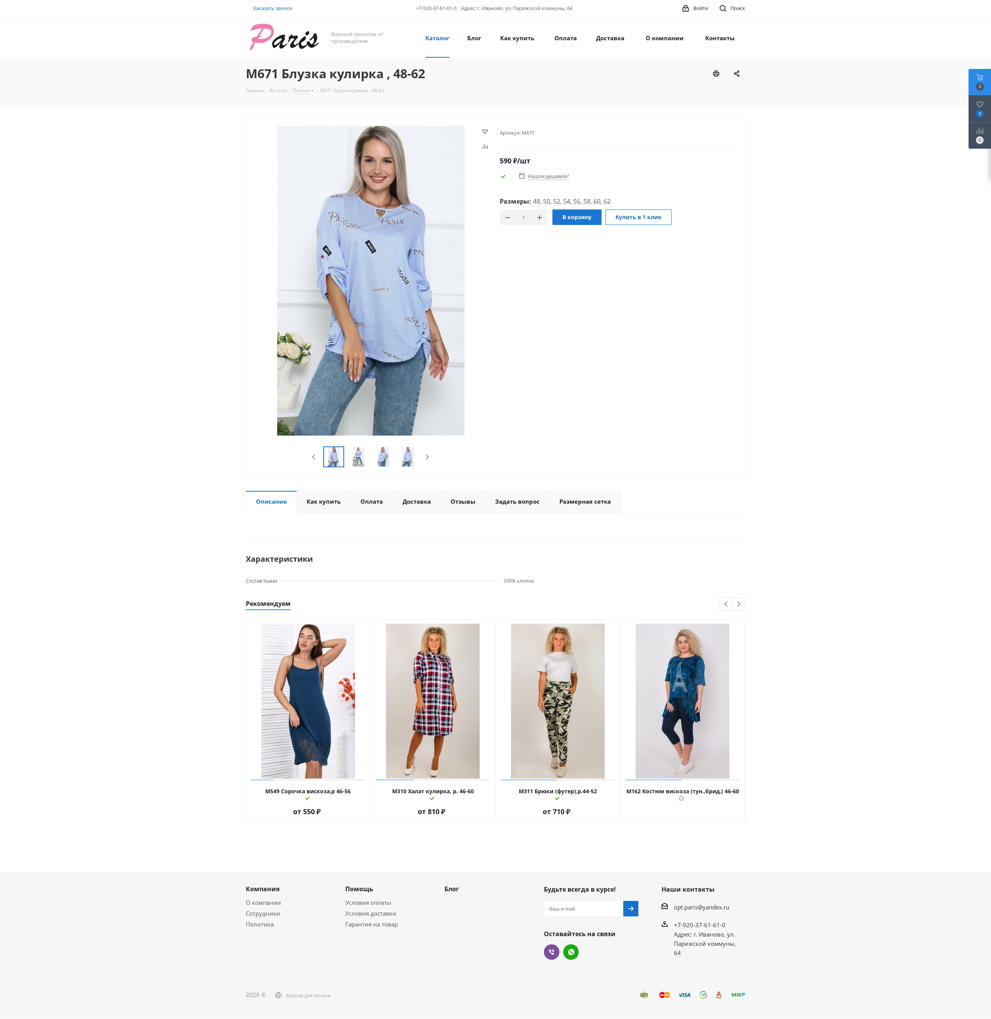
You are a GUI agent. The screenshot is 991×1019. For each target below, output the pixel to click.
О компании (263, 902)
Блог (451, 889)
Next (427, 457)
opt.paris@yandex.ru (701, 907)
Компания (262, 889)
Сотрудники (263, 913)
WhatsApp (571, 952)
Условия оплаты (368, 902)
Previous (314, 457)
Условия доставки (370, 913)
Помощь (359, 889)
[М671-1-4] (371, 280)
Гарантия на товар (371, 924)
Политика (260, 924)
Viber (551, 952)
